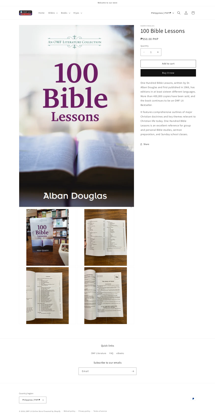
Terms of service (100, 411)
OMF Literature (98, 353)
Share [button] (146, 144)
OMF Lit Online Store (34, 411)
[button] (53, 13)
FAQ (111, 353)
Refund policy (69, 411)
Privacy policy (84, 411)
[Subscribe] (132, 371)
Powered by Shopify (52, 411)
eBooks (120, 353)
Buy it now (168, 72)
